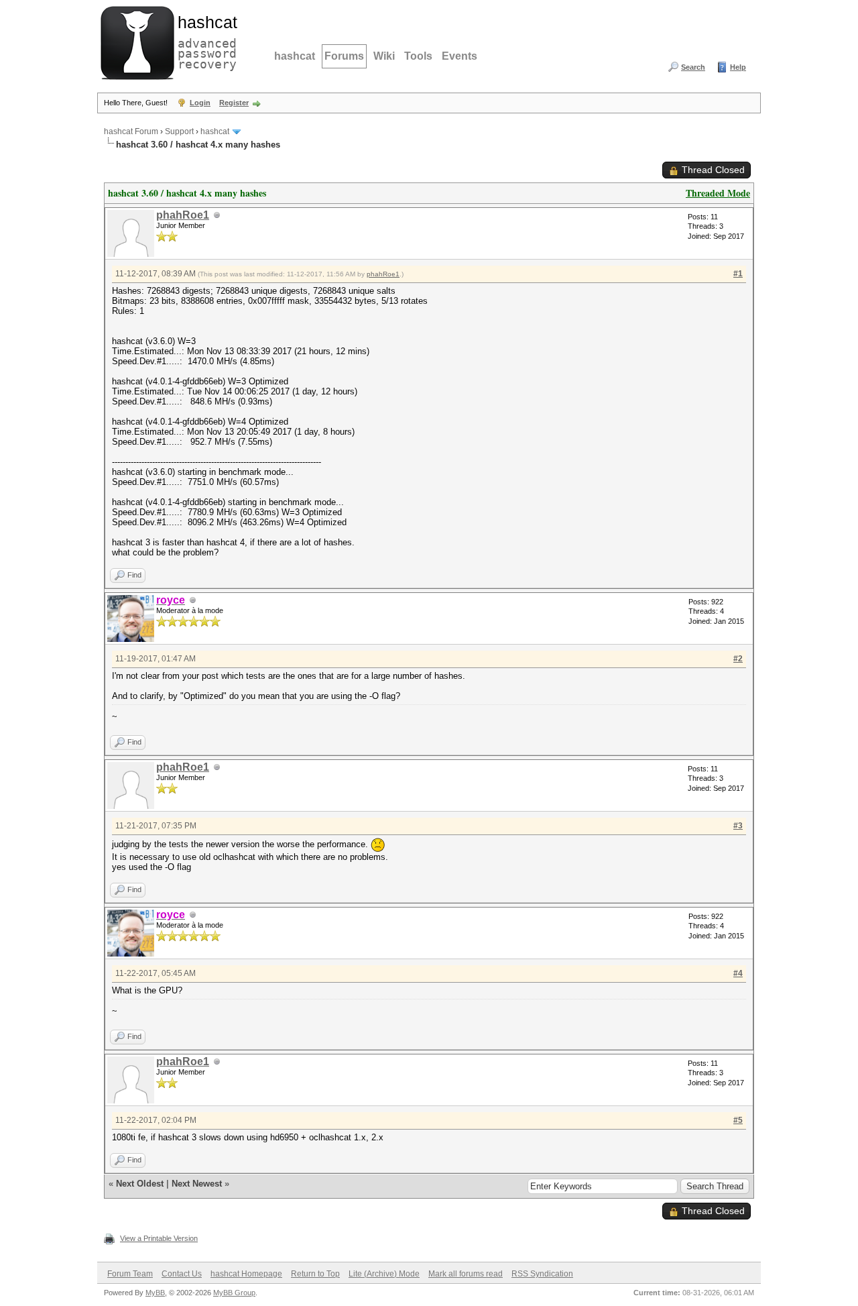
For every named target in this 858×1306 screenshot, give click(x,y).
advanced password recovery (204, 41)
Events (459, 56)
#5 (738, 1120)
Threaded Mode (718, 193)
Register (234, 103)
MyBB (155, 1293)
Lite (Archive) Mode (384, 1273)
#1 (738, 273)
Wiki (384, 56)
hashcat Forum (131, 131)
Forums (344, 56)
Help (738, 67)
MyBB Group (234, 1293)
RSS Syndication (542, 1273)
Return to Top (315, 1273)
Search (693, 67)
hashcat (294, 56)
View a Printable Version (159, 1238)
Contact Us (182, 1273)
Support (179, 131)
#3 (738, 825)
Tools (418, 56)
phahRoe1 (182, 215)
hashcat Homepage (246, 1273)
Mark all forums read (465, 1273)
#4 (738, 973)
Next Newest (197, 1184)
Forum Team (130, 1273)
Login (200, 103)
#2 (738, 658)
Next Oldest (140, 1184)
